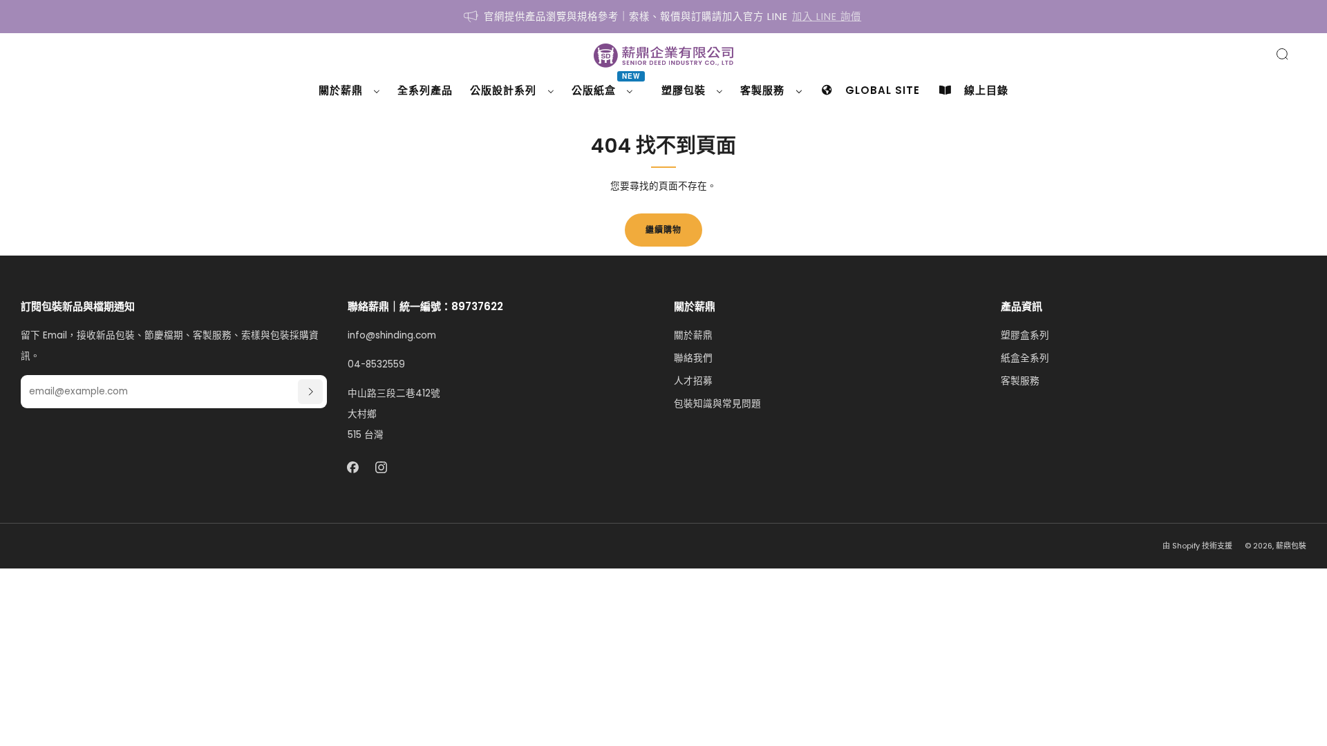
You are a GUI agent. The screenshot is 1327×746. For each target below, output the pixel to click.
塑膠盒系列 (1025, 335)
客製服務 (1020, 381)
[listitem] (663, 16)
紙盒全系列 (1025, 358)
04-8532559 (376, 364)
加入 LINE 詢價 (826, 16)
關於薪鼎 (693, 335)
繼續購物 (663, 230)
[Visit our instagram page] (381, 468)
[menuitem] (349, 90)
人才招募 (693, 381)
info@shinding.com (392, 335)
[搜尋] (1282, 54)
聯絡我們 (693, 358)
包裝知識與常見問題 (717, 403)
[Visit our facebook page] (353, 468)
